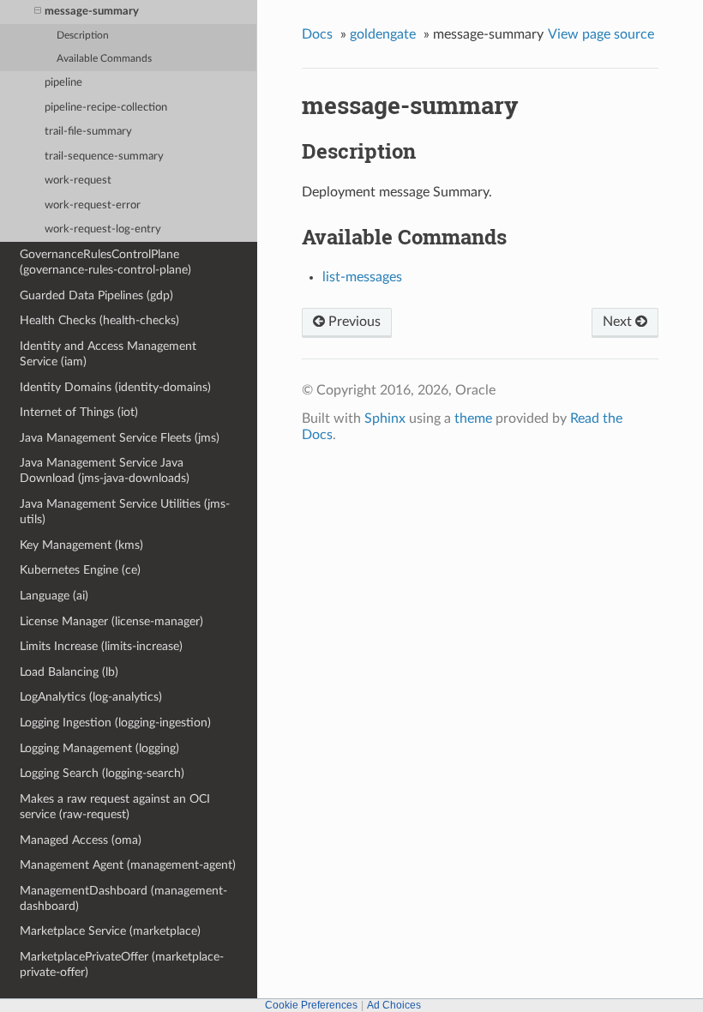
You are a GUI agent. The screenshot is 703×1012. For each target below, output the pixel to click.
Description (83, 35)
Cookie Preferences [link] (311, 1005)
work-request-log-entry (103, 229)
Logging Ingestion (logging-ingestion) (115, 722)
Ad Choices (394, 1005)
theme (473, 418)
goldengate (383, 34)
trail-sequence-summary (104, 156)
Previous (353, 321)
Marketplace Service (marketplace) (110, 931)
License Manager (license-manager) (111, 621)
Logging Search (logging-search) (102, 773)
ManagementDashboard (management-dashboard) (123, 898)
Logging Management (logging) (99, 748)
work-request (78, 180)
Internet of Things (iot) (79, 412)
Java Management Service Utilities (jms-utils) (125, 511)
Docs (317, 34)
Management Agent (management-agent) (128, 864)
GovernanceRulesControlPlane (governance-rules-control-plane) (105, 262)
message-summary (92, 11)
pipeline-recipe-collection (106, 107)
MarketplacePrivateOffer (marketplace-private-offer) (122, 964)
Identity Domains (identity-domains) (115, 387)
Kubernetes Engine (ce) (80, 569)
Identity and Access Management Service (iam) (108, 354)
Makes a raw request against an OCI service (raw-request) (115, 806)
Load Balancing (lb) (69, 672)
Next (619, 321)
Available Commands (104, 58)
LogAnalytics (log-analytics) (91, 696)
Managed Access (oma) (80, 840)
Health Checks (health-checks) (99, 320)
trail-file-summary (88, 131)
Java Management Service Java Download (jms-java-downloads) (104, 470)
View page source (601, 34)
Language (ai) (54, 595)
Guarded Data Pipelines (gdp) (96, 295)
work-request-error (93, 205)
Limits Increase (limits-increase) (101, 646)
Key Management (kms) (81, 545)
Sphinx (385, 418)
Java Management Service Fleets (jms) (119, 437)
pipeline (63, 82)
